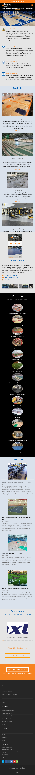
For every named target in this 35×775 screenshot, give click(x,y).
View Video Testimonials (17, 648)
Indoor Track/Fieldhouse (8, 710)
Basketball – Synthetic (7, 691)
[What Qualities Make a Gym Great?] (17, 549)
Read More (17, 130)
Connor (3, 740)
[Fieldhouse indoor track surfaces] (17, 311)
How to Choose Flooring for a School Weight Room (16, 482)
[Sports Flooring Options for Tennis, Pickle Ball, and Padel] (17, 514)
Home (3, 771)
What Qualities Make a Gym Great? (12, 553)
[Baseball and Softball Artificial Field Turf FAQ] (17, 585)
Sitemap (17, 772)
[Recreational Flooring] (17, 426)
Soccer (3, 700)
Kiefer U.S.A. (5, 732)
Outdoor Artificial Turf (7, 718)
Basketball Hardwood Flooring (9, 694)
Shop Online (8, 280)
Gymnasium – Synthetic (7, 721)
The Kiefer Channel (17, 771)
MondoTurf (4, 737)
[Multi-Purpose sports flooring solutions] (17, 380)
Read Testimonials (17, 655)
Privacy (30, 771)
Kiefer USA (16, 767)
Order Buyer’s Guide (11, 277)
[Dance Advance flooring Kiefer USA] (17, 449)
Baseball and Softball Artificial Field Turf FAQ (15, 588)
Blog (11, 771)
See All (3, 702)
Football (4, 697)
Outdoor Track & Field (7, 713)
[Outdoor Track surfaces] (17, 334)
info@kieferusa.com (10, 749)
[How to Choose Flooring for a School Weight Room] (17, 478)
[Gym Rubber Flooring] (17, 322)
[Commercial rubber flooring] (17, 391)
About (7, 771)
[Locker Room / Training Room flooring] (17, 438)
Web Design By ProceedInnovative (17, 768)
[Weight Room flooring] (17, 345)
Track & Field (5, 688)
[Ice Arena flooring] (17, 415)
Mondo (3, 735)
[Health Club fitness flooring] (17, 403)
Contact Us (25, 771)
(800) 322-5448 (9, 747)
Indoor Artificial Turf (6, 716)
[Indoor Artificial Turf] (17, 368)
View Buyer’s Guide (11, 275)
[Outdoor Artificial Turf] (17, 357)
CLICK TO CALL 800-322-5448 (17, 1)
